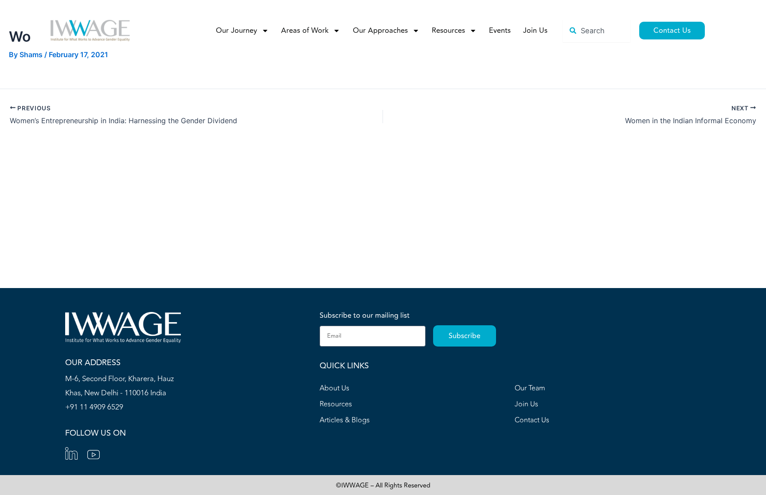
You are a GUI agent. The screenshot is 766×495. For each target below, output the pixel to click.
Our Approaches (380, 30)
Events (500, 30)
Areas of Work (304, 30)
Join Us (535, 30)
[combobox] (596, 30)
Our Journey (236, 30)
